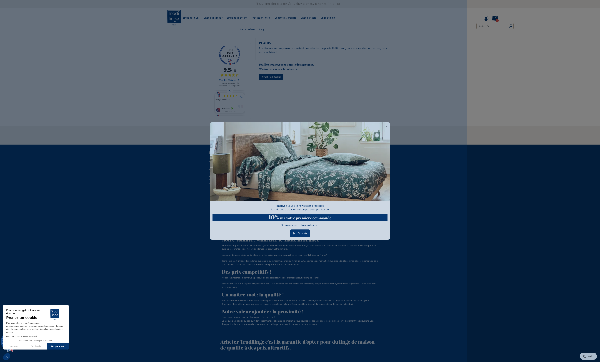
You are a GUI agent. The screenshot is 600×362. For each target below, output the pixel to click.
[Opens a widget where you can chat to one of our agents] (588, 356)
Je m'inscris (300, 233)
